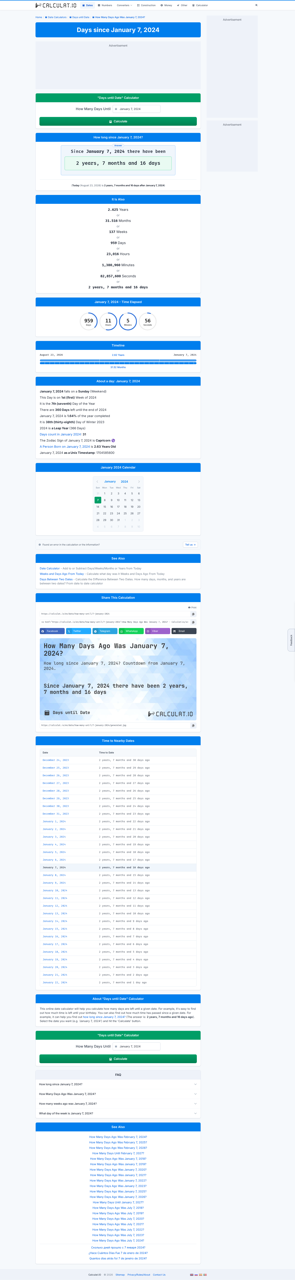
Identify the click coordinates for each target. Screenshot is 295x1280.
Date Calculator (50, 568)
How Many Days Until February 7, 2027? (118, 1153)
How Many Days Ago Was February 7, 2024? (118, 1137)
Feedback (291, 640)
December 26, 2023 (56, 775)
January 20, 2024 (55, 967)
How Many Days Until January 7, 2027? (118, 1202)
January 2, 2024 (54, 829)
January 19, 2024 (55, 959)
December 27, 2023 (56, 783)
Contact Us (159, 1274)
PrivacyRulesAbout (139, 1274)
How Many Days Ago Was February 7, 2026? (118, 1147)
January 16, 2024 (55, 936)
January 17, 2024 (55, 944)
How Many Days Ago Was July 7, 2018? (118, 1207)
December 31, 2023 (56, 813)
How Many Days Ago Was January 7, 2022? (118, 1180)
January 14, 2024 (55, 921)
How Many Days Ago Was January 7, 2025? (118, 1191)
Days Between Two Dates (56, 579)
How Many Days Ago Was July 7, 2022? (118, 1229)
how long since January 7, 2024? (104, 1017)
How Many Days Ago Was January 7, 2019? (118, 1164)
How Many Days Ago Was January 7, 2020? (118, 1169)
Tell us (190, 544)
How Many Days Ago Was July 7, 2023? (118, 1235)
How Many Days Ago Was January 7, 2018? (118, 1158)
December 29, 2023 (56, 798)
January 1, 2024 (54, 821)
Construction (148, 5)
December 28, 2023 (56, 790)
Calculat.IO (94, 1274)
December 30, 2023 (56, 806)
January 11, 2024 (55, 898)
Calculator (202, 5)
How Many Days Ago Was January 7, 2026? (118, 1197)
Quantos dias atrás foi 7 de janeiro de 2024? (118, 1258)
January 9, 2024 (54, 882)
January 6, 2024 (54, 859)
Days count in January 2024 (60, 434)
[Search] (256, 5)
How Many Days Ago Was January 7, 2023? (118, 1186)
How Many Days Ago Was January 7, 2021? (118, 1175)
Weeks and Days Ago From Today (62, 573)
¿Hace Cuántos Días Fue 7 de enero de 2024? (118, 1253)
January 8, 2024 (54, 875)
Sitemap (120, 1274)
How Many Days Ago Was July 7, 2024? (118, 1240)
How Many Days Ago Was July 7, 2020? (118, 1218)
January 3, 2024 (54, 836)
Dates (89, 5)
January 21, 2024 (55, 974)
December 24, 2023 (56, 760)
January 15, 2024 (55, 928)
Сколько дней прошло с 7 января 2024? (118, 1247)
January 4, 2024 (54, 844)
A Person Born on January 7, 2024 (65, 446)
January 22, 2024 (55, 982)
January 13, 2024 (55, 913)
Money (168, 5)
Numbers (107, 5)
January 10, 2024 (55, 890)
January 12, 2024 (55, 905)
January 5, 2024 (54, 852)
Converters (123, 5)
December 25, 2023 (56, 767)
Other (184, 5)
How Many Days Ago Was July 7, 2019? (118, 1213)
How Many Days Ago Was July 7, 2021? (118, 1224)
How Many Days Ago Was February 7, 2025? (118, 1142)
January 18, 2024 (55, 951)
